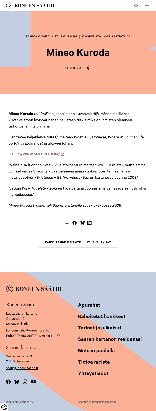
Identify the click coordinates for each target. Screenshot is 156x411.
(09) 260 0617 (23, 335)
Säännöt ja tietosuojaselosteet (97, 402)
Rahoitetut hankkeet (102, 316)
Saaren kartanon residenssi (110, 338)
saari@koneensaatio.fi (22, 367)
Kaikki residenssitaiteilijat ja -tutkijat (78, 242)
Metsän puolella (96, 350)
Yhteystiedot (93, 373)
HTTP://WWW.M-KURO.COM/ (35, 153)
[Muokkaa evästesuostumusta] (4, 407)
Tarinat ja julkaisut (99, 327)
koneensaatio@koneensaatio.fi (28, 330)
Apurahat (89, 304)
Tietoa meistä (94, 361)
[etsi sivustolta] (136, 5)
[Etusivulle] (50, 6)
